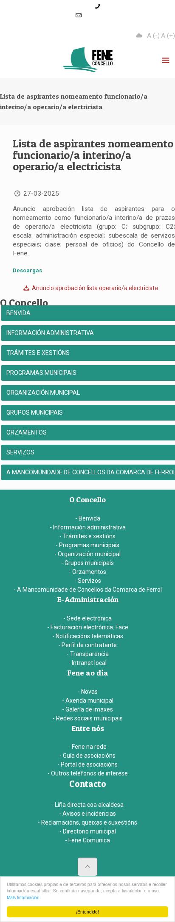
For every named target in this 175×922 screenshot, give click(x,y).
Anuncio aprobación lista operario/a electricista (94, 288)
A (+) (168, 35)
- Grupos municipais (87, 562)
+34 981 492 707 (124, 6)
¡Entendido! (87, 911)
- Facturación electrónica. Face (87, 627)
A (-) (153, 35)
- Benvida (87, 518)
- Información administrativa (88, 527)
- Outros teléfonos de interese (88, 773)
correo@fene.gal (105, 15)
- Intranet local (87, 662)
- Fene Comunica (87, 840)
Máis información (23, 897)
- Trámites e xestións (87, 536)
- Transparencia (88, 654)
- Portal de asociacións (87, 764)
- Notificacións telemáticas (87, 636)
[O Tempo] (139, 35)
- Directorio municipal (87, 831)
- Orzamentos (87, 571)
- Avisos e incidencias (87, 813)
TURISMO (99, 24)
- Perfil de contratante (87, 645)
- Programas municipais (87, 545)
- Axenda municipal (87, 700)
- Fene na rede (87, 746)
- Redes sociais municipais (88, 718)
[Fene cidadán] (87, 61)
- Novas (88, 691)
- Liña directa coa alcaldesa (87, 804)
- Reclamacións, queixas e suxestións (87, 822)
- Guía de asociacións (87, 755)
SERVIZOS (144, 24)
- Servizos (87, 580)
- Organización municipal (87, 554)
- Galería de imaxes (87, 709)
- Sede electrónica (87, 618)
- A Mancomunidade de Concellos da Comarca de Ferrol (88, 589)
